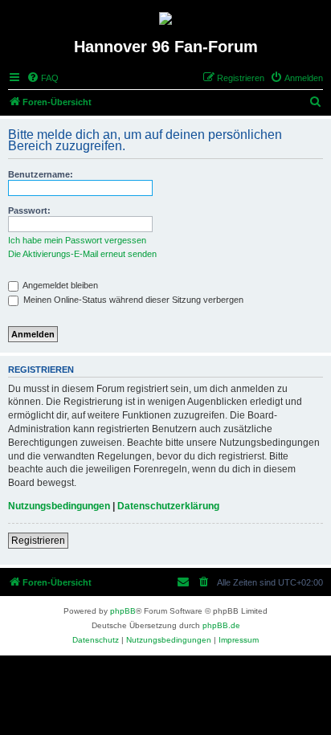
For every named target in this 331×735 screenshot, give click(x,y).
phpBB (123, 610)
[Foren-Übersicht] (165, 18)
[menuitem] (43, 78)
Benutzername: (40, 174)
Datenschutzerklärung (168, 506)
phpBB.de (221, 625)
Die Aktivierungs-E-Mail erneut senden (82, 254)
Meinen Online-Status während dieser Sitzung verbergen (132, 299)
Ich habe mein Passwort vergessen (77, 240)
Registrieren (38, 540)
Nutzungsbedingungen (59, 506)
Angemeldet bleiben (59, 285)
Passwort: (29, 210)
